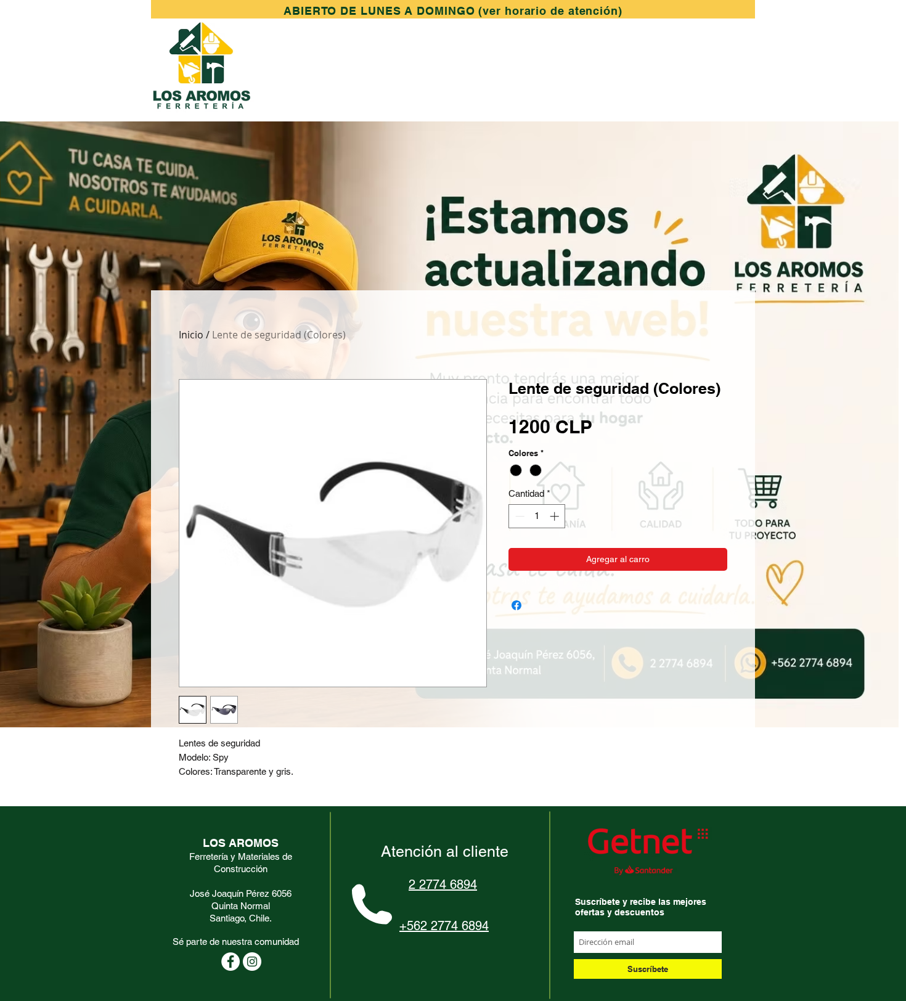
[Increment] (555, 516)
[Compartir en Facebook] (516, 605)
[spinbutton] (537, 516)
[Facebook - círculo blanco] (230, 961)
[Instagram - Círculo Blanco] (252, 961)
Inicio (191, 334)
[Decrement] (518, 516)
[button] (453, 10)
